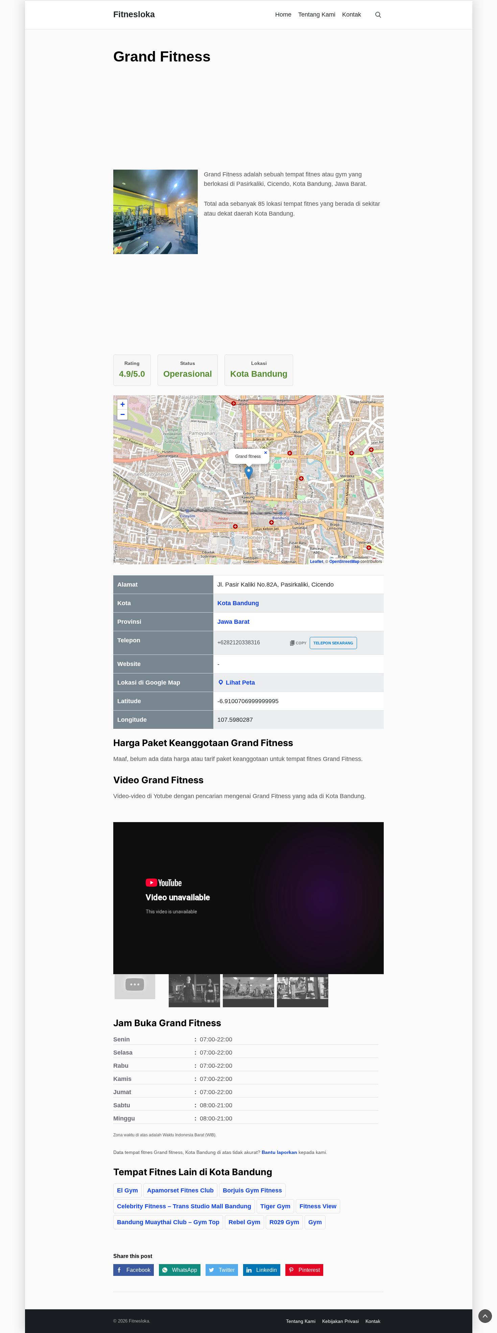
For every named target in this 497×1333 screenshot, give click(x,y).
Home (283, 14)
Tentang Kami (316, 14)
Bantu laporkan (279, 1152)
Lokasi (259, 363)
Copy (301, 643)
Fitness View (318, 1206)
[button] (248, 473)
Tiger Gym (275, 1206)
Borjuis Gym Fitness (252, 1190)
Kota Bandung (238, 603)
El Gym (127, 1190)
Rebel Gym (244, 1222)
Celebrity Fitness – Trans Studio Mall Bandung (184, 1206)
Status (187, 363)
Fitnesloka (134, 14)
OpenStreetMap (344, 561)
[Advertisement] (248, 122)
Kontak (351, 14)
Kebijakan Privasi (340, 1321)
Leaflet (316, 561)
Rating (132, 363)
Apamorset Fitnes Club (180, 1190)
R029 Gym (284, 1222)
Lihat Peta (239, 682)
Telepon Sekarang (333, 643)
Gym (315, 1222)
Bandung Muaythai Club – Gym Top (168, 1222)
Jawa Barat (233, 621)
